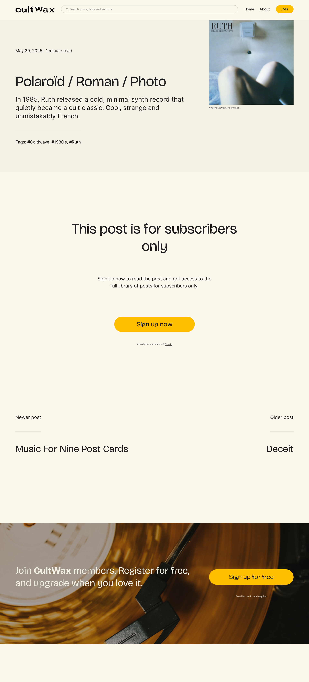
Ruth (76, 141)
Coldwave (39, 141)
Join (284, 9)
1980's (60, 141)
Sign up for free (251, 577)
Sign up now (155, 324)
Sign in (168, 344)
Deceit (280, 449)
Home (249, 9)
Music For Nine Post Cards (71, 449)
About (265, 9)
